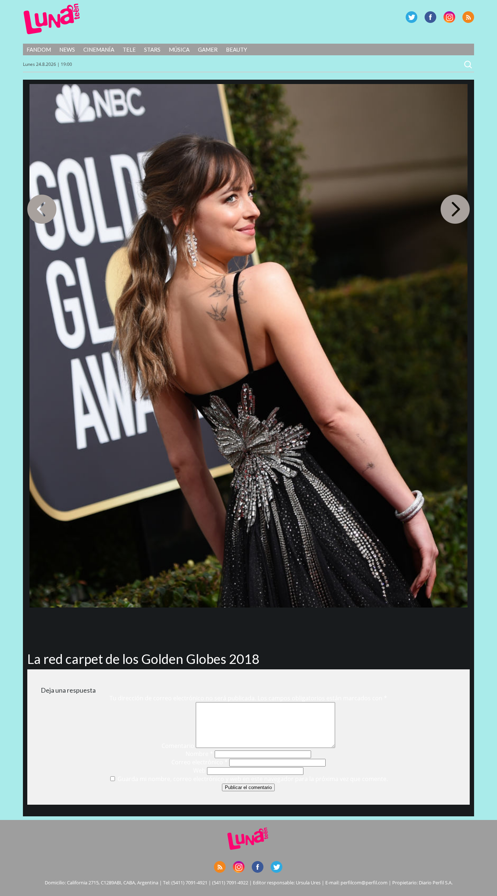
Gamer (208, 49)
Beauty (236, 49)
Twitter (411, 17)
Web (199, 770)
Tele (129, 49)
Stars (152, 49)
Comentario (178, 746)
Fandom (39, 49)
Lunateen (52, 19)
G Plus (449, 17)
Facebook (430, 17)
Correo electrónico (199, 762)
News (67, 49)
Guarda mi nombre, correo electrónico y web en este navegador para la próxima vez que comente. (253, 779)
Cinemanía (98, 49)
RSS (468, 17)
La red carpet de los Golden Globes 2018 (143, 659)
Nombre (199, 754)
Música (179, 49)
